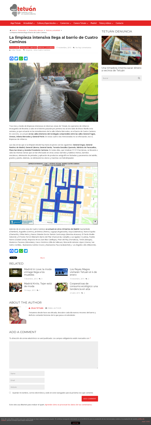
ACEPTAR (75, 423)
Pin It (42, 258)
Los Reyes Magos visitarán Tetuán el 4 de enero (83, 272)
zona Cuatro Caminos (42, 50)
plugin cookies (146, 421)
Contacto (119, 23)
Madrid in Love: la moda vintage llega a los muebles (38, 272)
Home (14, 30)
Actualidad (28, 23)
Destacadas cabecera (36, 30)
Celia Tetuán (16, 50)
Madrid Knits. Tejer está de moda (38, 285)
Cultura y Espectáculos (46, 23)
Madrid (93, 23)
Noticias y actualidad (53, 30)
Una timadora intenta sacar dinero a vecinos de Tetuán (121, 69)
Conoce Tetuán (80, 23)
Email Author (54, 308)
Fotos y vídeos (105, 23)
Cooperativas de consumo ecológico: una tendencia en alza (84, 286)
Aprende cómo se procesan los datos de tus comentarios (68, 404)
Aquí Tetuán (16, 23)
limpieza (29, 50)
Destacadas (22, 30)
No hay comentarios (83, 47)
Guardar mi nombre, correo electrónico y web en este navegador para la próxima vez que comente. (52, 393)
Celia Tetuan (37, 308)
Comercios (64, 23)
